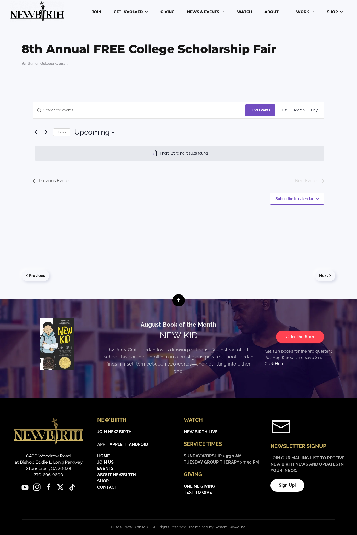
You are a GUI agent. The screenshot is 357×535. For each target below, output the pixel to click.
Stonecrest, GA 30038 (48, 468)
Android (138, 444)
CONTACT (107, 487)
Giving (167, 11)
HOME (103, 455)
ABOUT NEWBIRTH (116, 474)
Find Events (260, 110)
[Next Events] (46, 132)
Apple (115, 444)
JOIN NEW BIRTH (114, 431)
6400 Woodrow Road (48, 455)
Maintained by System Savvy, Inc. (217, 527)
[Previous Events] (36, 132)
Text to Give (198, 492)
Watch (244, 11)
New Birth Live (201, 431)
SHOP (103, 481)
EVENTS (105, 468)
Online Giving (199, 486)
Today (61, 132)
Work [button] (302, 11)
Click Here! (275, 363)
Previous (37, 275)
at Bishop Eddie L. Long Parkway (49, 462)
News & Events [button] (203, 11)
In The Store (303, 336)
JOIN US (105, 462)
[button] (178, 300)
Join (96, 11)
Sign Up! (287, 485)
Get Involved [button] (128, 11)
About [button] (271, 11)
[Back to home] (38, 12)
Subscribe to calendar (294, 199)
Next (323, 275)
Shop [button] (332, 11)
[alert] (179, 153)
